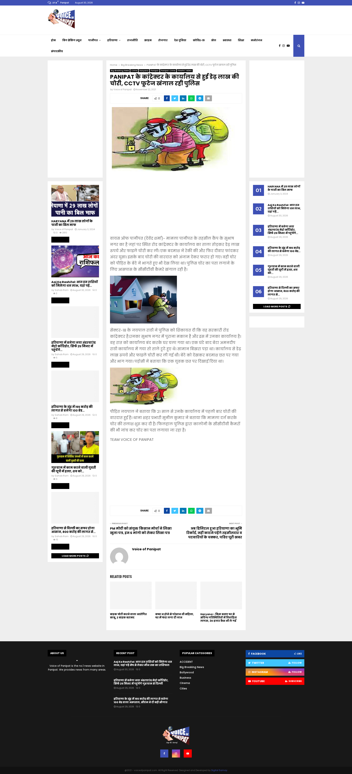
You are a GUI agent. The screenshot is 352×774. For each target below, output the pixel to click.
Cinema (185, 683)
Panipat (155, 70)
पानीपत (93, 40)
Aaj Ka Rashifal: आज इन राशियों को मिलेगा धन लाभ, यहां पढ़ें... (74, 284)
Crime (134, 70)
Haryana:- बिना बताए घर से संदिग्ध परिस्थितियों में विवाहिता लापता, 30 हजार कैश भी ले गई (218, 617)
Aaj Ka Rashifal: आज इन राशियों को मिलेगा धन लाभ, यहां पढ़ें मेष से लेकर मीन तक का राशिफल (143, 663)
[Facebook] (280, 46)
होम (53, 40)
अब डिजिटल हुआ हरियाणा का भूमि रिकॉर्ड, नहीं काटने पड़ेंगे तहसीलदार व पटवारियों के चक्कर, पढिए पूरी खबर (214, 532)
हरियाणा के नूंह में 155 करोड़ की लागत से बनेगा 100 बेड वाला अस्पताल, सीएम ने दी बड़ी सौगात (141, 700)
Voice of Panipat (122, 89)
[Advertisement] (176, 206)
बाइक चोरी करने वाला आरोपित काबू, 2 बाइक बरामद (128, 615)
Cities (183, 688)
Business (185, 678)
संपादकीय (57, 51)
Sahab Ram (62, 290)
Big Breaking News (120, 70)
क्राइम (148, 40)
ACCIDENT (186, 662)
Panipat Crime (168, 70)
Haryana (144, 70)
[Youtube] (289, 46)
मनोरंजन (256, 40)
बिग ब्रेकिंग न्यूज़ (72, 40)
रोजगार (163, 40)
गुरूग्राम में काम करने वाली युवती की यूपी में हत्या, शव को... (73, 469)
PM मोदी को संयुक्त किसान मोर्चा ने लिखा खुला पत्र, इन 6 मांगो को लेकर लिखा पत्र (141, 530)
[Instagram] (284, 46)
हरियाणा (112, 40)
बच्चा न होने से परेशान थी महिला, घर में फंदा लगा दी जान (174, 615)
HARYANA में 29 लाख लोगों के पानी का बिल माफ (72, 223)
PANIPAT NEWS (185, 70)
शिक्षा (241, 40)
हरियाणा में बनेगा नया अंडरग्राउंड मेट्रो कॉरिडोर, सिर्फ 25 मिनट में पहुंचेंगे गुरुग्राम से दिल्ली (141, 681)
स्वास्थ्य (227, 40)
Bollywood (187, 672)
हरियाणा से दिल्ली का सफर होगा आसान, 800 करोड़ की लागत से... (73, 530)
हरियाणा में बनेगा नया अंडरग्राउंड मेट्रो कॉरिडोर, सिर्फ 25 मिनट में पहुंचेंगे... (73, 346)
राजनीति (132, 40)
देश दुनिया (180, 40)
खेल (213, 40)
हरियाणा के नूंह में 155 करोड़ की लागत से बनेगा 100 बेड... (72, 409)
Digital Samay (219, 770)
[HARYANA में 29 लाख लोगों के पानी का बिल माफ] (75, 201)
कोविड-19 (199, 40)
